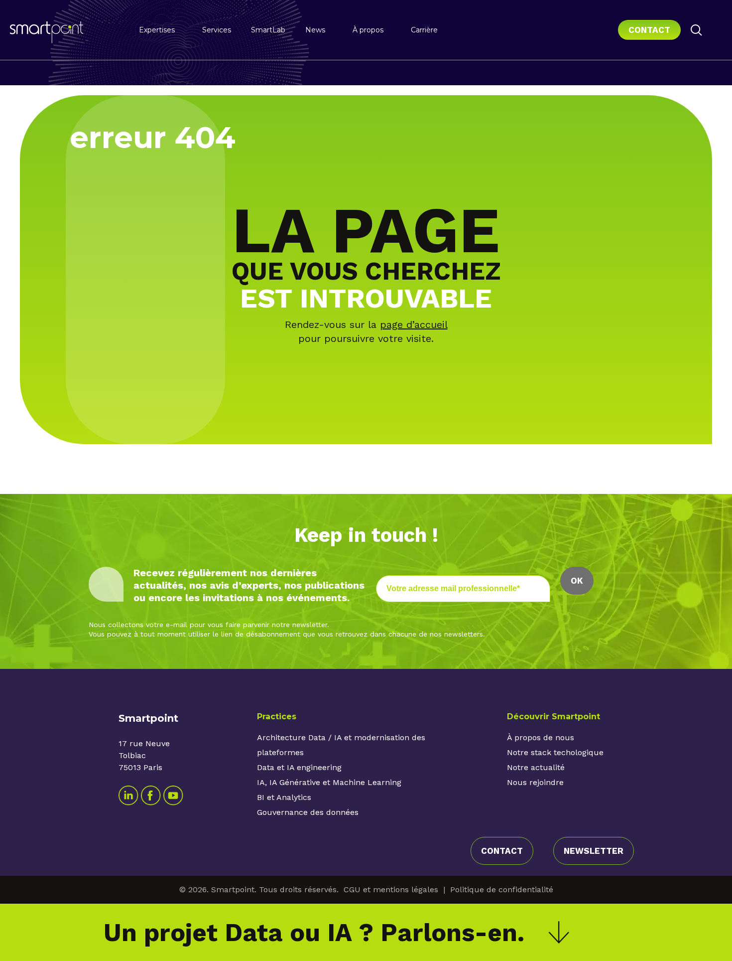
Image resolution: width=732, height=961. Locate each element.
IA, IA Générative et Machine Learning (329, 782)
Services (216, 29)
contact (502, 851)
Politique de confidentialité (501, 889)
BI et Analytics (284, 797)
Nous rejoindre (535, 782)
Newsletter (593, 851)
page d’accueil (414, 324)
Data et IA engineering (299, 767)
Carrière (424, 29)
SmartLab (268, 29)
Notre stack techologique (555, 752)
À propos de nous (540, 737)
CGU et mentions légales (391, 889)
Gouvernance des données (308, 812)
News (315, 29)
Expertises (157, 29)
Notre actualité (536, 767)
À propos (368, 29)
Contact (649, 30)
